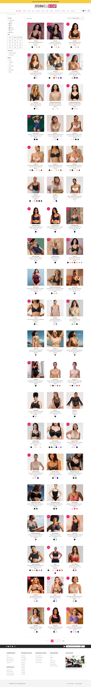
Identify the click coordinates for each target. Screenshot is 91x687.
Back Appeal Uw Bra (74, 257)
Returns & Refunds (10, 660)
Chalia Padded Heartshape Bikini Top (74, 350)
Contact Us (9, 662)
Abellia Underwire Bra (75, 42)
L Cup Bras (23, 669)
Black (11, 23)
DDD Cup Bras (23, 659)
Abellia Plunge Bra (55, 42)
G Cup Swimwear (39, 659)
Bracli (10, 60)
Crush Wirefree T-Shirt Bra (74, 381)
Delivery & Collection (10, 659)
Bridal (43, 10)
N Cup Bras (23, 672)
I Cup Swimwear (38, 660)
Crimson (11, 32)
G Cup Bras (23, 660)
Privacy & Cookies (70, 683)
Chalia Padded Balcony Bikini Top (55, 350)
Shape (47, 10)
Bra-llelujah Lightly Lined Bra (36, 319)
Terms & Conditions (78, 683)
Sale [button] (68, 10)
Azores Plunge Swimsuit (35, 257)
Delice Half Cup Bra (55, 473)
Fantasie (51, 657)
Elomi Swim (11, 69)
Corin (10, 64)
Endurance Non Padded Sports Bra (35, 565)
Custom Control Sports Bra (35, 411)
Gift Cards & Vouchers (11, 674)
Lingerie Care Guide (10, 673)
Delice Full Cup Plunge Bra (36, 473)
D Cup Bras (23, 655)
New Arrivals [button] (18, 10)
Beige (11, 22)
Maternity (38, 10)
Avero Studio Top (35, 196)
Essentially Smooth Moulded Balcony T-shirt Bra (74, 596)
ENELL (10, 71)
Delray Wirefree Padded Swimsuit (55, 504)
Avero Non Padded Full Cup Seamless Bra (35, 165)
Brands (51, 10)
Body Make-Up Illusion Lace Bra (55, 288)
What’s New (11, 54)
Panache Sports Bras (54, 665)
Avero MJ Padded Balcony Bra (55, 134)
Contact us (73, 10)
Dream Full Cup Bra (55, 534)
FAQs (8, 655)
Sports (29, 10)
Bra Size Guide (9, 669)
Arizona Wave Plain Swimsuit (35, 134)
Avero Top (55, 196)
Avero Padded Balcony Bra (55, 165)
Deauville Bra (35, 442)
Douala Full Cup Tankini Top (35, 534)
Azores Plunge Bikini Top (74, 227)
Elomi (10, 68)
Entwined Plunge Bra (55, 596)
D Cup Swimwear (39, 655)
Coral (11, 30)
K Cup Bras (23, 667)
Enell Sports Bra (55, 565)
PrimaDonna (52, 662)
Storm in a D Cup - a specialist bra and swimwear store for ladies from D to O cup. (74, 668)
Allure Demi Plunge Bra (36, 73)
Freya (51, 655)
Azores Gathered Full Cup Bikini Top (55, 227)
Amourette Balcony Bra (55, 104)
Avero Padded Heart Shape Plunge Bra (74, 165)
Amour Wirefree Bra (35, 104)
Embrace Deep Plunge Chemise (74, 534)
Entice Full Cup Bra (75, 565)
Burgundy (12, 28)
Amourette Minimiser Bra (74, 104)
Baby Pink (12, 20)
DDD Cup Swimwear (39, 657)
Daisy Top (74, 411)
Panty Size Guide (10, 671)
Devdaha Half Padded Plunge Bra (74, 504)
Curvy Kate (11, 66)
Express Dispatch (12, 52)
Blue (11, 25)
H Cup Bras (23, 662)
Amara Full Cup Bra (74, 73)
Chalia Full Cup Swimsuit (35, 350)
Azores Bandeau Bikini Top (36, 227)
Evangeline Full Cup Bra (35, 627)
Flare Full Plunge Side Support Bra (74, 627)
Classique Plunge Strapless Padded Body (35, 381)
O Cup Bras (23, 674)
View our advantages (54, 1)
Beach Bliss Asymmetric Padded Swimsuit (35, 288)
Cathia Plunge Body (55, 319)
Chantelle (11, 62)
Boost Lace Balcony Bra (74, 288)
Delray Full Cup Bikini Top (74, 473)
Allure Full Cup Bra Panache (55, 73)
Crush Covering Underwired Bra (55, 381)
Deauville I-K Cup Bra (55, 442)
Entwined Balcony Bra (36, 596)
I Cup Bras (23, 664)
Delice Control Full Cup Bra (74, 442)
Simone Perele (52, 660)
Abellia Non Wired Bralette (35, 42)
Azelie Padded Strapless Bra (74, 196)
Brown (11, 27)
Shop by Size (57, 10)
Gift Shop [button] (63, 10)
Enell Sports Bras (53, 664)
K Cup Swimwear (39, 662)
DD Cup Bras (23, 657)
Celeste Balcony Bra (74, 319)
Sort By (69, 18)
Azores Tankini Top (55, 257)
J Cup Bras (23, 665)
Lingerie (24, 10)
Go (83, 646)
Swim (33, 10)
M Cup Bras (23, 670)
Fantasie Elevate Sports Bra (55, 627)
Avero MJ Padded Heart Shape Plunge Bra (74, 134)
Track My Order (9, 657)
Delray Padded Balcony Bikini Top (35, 504)
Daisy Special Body (55, 411)
